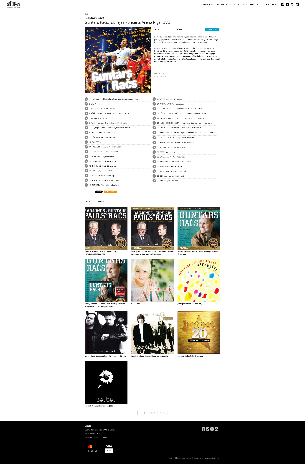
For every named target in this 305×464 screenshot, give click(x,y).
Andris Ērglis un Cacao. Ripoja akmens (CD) (149, 356)
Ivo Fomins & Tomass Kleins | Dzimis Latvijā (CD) (105, 356)
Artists (234, 4)
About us (254, 4)
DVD (86, 14)
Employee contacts (92, 437)
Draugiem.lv (111, 192)
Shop (244, 4)
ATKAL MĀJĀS (137, 304)
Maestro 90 (208, 4)
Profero (217, 458)
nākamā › (152, 413)
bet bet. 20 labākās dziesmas (190, 356)
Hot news (221, 4)
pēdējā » (163, 413)
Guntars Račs (94, 18)
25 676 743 (101, 434)
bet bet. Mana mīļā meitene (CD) (99, 406)
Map (105, 437)
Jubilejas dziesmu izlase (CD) (190, 304)
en (273, 4)
